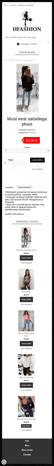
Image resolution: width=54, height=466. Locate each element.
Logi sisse (13, 5)
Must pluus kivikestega (26, 419)
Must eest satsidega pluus (24, 60)
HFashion (32, 133)
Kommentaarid (24, 187)
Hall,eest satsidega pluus (26, 250)
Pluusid (11, 60)
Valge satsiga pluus (26, 377)
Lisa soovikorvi (37, 169)
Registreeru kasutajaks (26, 5)
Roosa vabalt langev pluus (26, 334)
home (5, 60)
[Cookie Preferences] (3, 462)
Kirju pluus (26, 292)
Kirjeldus (9, 187)
